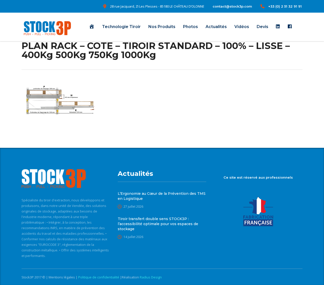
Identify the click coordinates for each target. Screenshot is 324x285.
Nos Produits (161, 26)
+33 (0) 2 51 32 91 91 (285, 6)
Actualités (216, 26)
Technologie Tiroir (121, 26)
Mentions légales (62, 277)
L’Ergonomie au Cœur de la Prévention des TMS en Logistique (162, 196)
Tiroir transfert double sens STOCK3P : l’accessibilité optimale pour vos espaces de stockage (158, 224)
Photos (190, 26)
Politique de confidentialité (99, 277)
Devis (262, 26)
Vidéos (241, 26)
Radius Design (150, 277)
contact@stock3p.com (232, 6)
